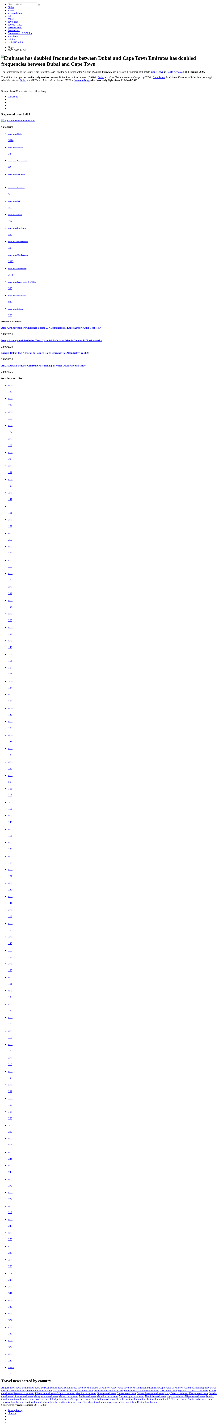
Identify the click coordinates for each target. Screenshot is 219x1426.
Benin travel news (31, 1387)
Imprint (12, 1413)
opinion (11, 39)
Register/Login (15, 42)
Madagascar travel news (46, 1396)
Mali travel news (87, 1396)
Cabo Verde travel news (123, 1387)
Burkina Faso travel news (76, 1387)
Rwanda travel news (23, 1399)
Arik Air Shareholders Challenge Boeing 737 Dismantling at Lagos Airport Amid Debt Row (51, 327)
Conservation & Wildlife (20, 33)
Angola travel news (11, 1387)
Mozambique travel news (131, 1396)
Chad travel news (16, 1390)
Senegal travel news (81, 1399)
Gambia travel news (86, 1393)
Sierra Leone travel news (128, 1399)
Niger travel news (176, 1396)
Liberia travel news (23, 1396)
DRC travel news (168, 1390)
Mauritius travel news (107, 1396)
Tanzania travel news (12, 1402)
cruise (11, 18)
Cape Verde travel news (171, 1387)
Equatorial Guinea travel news (193, 1390)
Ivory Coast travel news (176, 1393)
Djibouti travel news (148, 1390)
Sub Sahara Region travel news (141, 1402)
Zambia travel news (72, 1402)
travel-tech (13, 21)
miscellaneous (15, 27)
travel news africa (115, 1402)
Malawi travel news (68, 1396)
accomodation (15, 13)
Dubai (101, 77)
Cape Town (157, 72)
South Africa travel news (174, 1399)
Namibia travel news (155, 1396)
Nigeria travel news (195, 1396)
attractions (13, 36)
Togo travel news (32, 1402)
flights (11, 7)
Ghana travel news (106, 1393)
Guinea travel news (126, 1393)
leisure (11, 10)
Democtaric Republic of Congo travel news (116, 1390)
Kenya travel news (198, 1393)
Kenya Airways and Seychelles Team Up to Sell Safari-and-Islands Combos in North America (51, 340)
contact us (13, 96)
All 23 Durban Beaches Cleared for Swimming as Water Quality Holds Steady (43, 365)
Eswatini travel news (23, 1393)
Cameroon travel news (147, 1387)
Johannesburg (82, 80)
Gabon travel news (66, 1393)
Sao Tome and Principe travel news (53, 1399)
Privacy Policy (15, 1410)
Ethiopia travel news (45, 1393)
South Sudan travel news (200, 1399)
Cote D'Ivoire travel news (80, 1390)
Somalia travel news (151, 1399)
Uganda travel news (51, 1402)
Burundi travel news (100, 1387)
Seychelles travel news (103, 1399)
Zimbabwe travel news (94, 1402)
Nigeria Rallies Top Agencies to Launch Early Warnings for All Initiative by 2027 (45, 353)
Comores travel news (36, 1390)
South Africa (174, 72)
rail (9, 16)
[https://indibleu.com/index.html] (18, 120)
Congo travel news (57, 1390)
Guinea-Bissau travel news (150, 1393)
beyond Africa (15, 24)
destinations (14, 30)
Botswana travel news (52, 1387)
